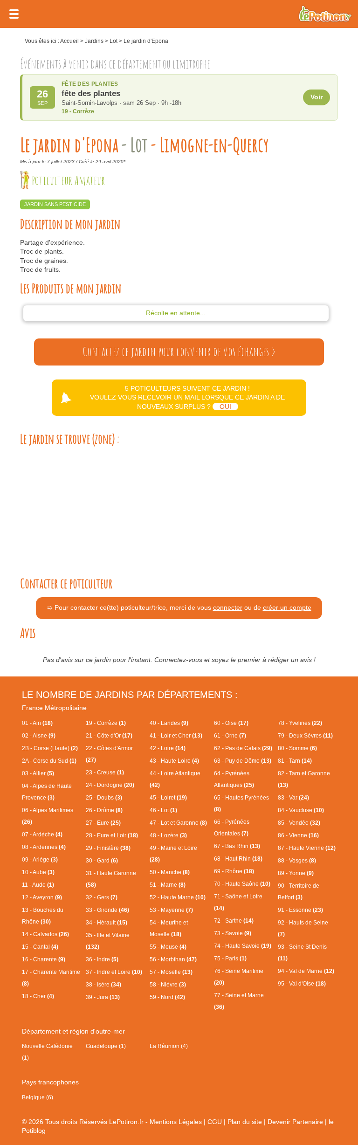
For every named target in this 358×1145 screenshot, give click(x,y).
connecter (227, 607)
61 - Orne (230, 735)
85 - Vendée (299, 823)
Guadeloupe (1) (106, 1046)
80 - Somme (297, 748)
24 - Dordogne (110, 785)
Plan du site (244, 1121)
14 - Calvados (45, 934)
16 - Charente (43, 959)
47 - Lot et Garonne (178, 823)
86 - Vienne (298, 835)
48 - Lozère (168, 835)
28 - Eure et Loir (112, 835)
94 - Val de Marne (306, 971)
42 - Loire (168, 748)
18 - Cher (38, 996)
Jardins (94, 41)
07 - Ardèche (42, 834)
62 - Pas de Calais (243, 748)
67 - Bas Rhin (237, 846)
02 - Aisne (38, 735)
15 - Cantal (40, 947)
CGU (214, 1121)
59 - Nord (167, 997)
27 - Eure (103, 823)
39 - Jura (103, 997)
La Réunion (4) (169, 1046)
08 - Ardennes (44, 847)
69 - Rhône (234, 871)
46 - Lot (163, 810)
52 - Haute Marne (178, 897)
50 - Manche (170, 872)
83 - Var (293, 797)
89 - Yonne (296, 873)
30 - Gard (102, 860)
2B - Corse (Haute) (50, 748)
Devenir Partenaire (295, 1121)
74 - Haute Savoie (242, 946)
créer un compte (287, 607)
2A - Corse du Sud (49, 761)
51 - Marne (168, 885)
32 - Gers (101, 897)
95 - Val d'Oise (302, 983)
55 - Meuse (168, 947)
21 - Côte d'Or (109, 735)
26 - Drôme (104, 810)
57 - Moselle (171, 972)
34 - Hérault (106, 922)
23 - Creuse (105, 772)
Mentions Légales (176, 1121)
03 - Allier (38, 773)
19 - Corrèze (106, 723)
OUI (225, 406)
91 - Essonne (300, 910)
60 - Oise (231, 723)
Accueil (69, 41)
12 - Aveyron (42, 897)
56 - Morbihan (173, 959)
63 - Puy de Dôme (242, 761)
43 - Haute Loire (174, 761)
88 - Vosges (297, 860)
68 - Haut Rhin (238, 858)
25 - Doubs (104, 797)
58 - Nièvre (168, 984)
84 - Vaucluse (301, 810)
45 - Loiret (168, 797)
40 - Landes (169, 723)
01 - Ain (37, 723)
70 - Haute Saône (242, 884)
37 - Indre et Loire (114, 972)
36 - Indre (102, 959)
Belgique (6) (37, 1097)
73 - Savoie (232, 933)
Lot (113, 41)
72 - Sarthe (234, 920)
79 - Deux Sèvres (305, 735)
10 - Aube (38, 872)
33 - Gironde (107, 910)
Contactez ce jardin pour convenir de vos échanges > (179, 351)
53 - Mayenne (171, 910)
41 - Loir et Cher (176, 735)
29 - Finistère (108, 848)
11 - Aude (38, 885)
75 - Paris (230, 958)
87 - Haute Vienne (307, 848)
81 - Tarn (295, 761)
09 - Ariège (40, 859)
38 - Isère (103, 984)
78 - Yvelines (300, 723)
